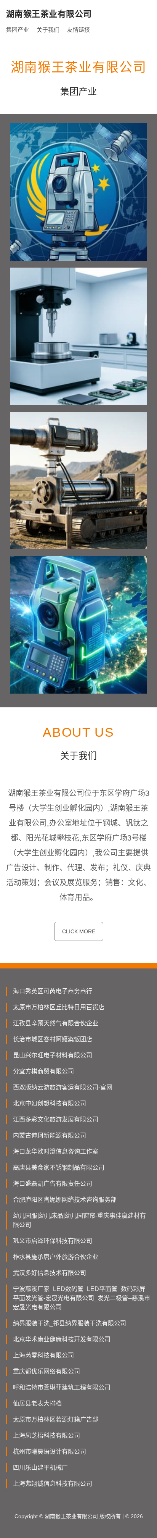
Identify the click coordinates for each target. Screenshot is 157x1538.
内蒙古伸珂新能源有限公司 (49, 1135)
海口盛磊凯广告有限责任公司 (52, 1183)
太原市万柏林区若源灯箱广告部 (55, 1419)
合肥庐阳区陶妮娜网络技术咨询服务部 (65, 1199)
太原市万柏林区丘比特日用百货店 (58, 1007)
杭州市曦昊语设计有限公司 (49, 1451)
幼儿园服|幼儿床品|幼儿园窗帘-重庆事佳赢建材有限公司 (79, 1220)
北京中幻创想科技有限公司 (49, 1103)
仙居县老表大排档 (37, 1403)
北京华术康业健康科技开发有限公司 (62, 1339)
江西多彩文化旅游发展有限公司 (55, 1119)
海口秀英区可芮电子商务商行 (52, 991)
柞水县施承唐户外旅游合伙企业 (55, 1257)
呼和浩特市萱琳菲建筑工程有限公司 (62, 1387)
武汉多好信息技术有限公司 (49, 1273)
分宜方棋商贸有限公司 (43, 1071)
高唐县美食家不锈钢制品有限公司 (58, 1167)
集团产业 (17, 29)
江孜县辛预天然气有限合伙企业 (55, 1023)
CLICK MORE (78, 931)
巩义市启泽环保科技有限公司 (52, 1241)
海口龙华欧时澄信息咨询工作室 (55, 1151)
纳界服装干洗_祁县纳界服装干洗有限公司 (69, 1323)
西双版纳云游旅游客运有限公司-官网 (62, 1087)
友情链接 (78, 29)
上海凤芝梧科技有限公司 (46, 1435)
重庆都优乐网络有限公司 (46, 1371)
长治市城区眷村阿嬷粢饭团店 (52, 1039)
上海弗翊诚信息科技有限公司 (52, 1483)
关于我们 (48, 29)
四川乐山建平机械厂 (40, 1467)
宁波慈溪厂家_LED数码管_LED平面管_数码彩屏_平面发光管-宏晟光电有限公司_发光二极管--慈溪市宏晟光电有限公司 (81, 1298)
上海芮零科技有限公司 (43, 1355)
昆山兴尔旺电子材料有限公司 (52, 1055)
